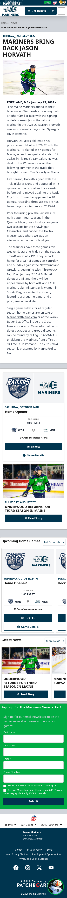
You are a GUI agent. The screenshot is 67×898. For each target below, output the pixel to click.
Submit (33, 801)
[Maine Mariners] (10, 11)
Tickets (35, 446)
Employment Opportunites (46, 854)
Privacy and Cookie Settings (33, 858)
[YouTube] (51, 867)
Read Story (35, 518)
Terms (49, 849)
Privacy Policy (34, 849)
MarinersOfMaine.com (22, 317)
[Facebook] (15, 867)
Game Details (35, 455)
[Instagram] (27, 867)
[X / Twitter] (39, 867)
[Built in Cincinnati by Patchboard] (33, 883)
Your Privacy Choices (17, 854)
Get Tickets (39, 11)
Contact (19, 849)
